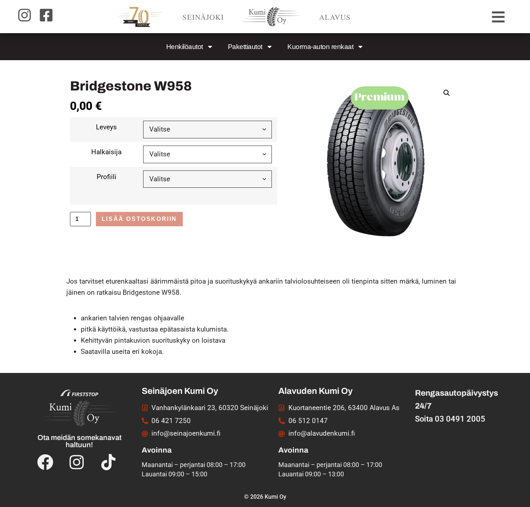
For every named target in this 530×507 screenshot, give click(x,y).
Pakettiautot (245, 46)
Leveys (106, 127)
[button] (446, 92)
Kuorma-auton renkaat (320, 46)
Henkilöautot (184, 46)
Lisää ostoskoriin (139, 219)
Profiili (106, 177)
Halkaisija (106, 152)
